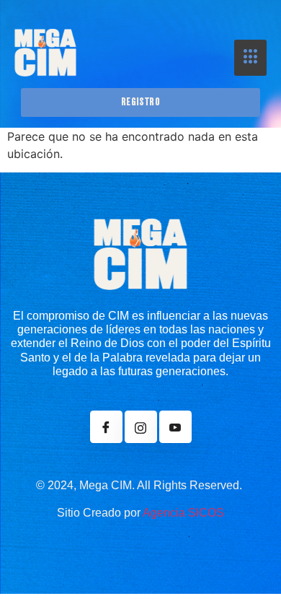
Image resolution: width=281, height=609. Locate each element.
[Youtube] (175, 427)
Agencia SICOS (183, 513)
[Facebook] (106, 427)
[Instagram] (141, 427)
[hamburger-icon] (250, 58)
